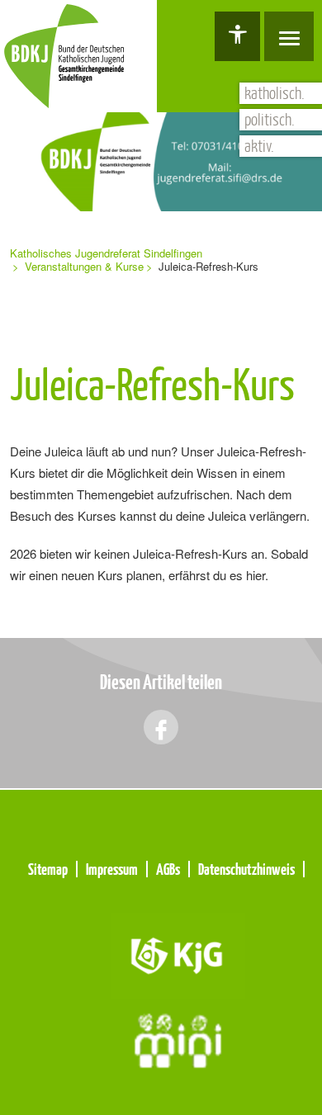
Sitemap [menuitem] (48, 869)
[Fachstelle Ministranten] (178, 1039)
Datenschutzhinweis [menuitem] (246, 869)
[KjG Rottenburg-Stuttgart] (178, 953)
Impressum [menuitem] (112, 869)
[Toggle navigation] (289, 36)
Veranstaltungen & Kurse (84, 266)
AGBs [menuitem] (168, 869)
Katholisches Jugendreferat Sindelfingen (106, 253)
